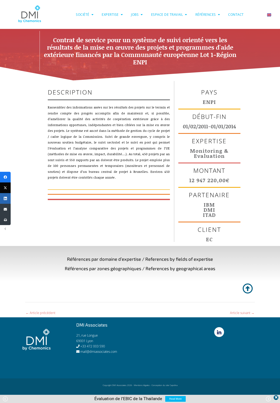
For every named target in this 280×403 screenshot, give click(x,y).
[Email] (5, 209)
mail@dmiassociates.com (98, 351)
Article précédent (40, 313)
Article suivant (242, 313)
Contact (236, 14)
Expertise (110, 14)
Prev (5, 399)
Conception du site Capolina (164, 385)
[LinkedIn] (5, 198)
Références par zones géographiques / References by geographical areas (140, 268)
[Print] (5, 219)
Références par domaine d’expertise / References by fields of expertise (140, 259)
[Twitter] (5, 187)
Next (268, 399)
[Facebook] (5, 177)
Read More (175, 398)
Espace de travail (167, 14)
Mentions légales (142, 385)
